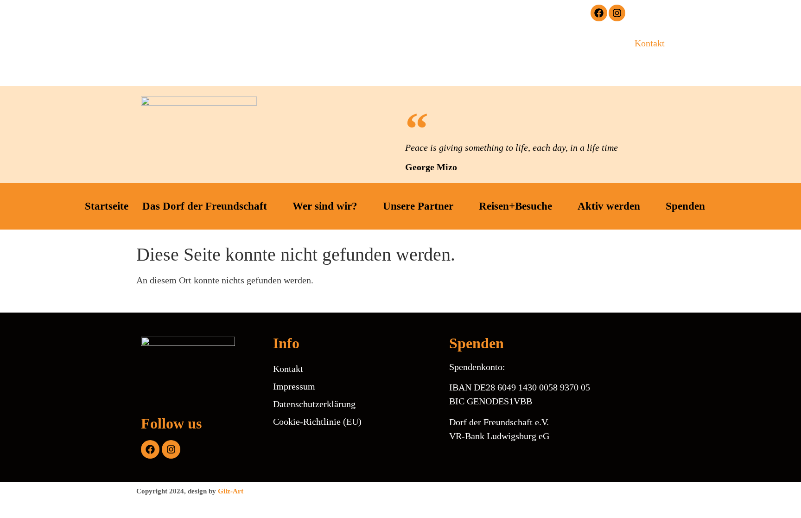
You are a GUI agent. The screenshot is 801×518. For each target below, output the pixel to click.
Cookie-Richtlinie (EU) (317, 421)
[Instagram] (617, 13)
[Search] (565, 52)
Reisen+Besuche (515, 206)
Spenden (685, 206)
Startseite (106, 206)
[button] (470, 14)
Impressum (294, 386)
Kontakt (650, 43)
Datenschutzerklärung (314, 404)
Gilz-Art (230, 491)
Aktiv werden (609, 206)
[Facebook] (599, 13)
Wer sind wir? (324, 206)
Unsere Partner (418, 206)
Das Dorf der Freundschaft (204, 206)
